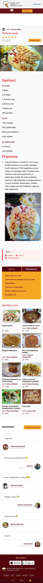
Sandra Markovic (17, 524)
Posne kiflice (10, 283)
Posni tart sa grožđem (14, 287)
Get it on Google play (28, 563)
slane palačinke (13, 258)
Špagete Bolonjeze (11, 347)
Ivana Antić (28, 544)
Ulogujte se (27, 11)
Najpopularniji (31, 269)
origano (10, 255)
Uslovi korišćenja (29, 568)
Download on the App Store (16, 563)
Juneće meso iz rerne (31, 320)
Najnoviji (11, 269)
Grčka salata (11, 320)
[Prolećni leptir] (23, 217)
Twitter (12, 575)
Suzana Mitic (16, 29)
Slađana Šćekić (16, 485)
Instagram (25, 575)
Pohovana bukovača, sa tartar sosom (11, 375)
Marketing (10, 570)
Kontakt (16, 570)
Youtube (18, 575)
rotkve (21, 255)
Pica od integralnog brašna (31, 347)
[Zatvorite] (1, 4)
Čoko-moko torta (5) (13, 276)
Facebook (6, 575)
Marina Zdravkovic (25, 505)
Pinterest (31, 575)
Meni (21, 580)
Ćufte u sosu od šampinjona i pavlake (31, 375)
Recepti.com (4, 569)
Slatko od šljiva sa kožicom (15, 291)
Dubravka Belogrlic (18, 446)
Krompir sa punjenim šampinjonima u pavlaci (11, 401)
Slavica (29, 466)
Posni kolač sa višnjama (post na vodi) (20, 279)
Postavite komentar (32, 427)
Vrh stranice (21, 558)
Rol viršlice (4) (10, 295)
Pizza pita (31, 401)
